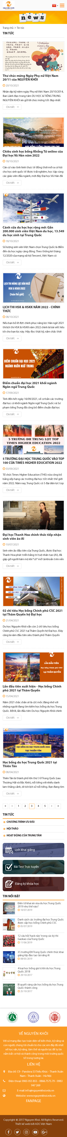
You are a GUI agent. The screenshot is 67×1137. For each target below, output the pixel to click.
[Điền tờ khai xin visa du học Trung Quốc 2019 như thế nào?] (9, 908)
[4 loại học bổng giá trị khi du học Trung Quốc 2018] (9, 973)
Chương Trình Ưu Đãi (20, 822)
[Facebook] (8, 1132)
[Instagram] (26, 1132)
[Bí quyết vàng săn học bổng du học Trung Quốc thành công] (9, 989)
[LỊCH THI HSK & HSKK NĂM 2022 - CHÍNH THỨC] (33, 288)
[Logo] (17, 5)
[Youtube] (35, 1132)
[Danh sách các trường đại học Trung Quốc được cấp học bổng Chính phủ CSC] (9, 924)
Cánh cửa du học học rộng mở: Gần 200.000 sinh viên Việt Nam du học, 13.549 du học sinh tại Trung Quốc (33, 231)
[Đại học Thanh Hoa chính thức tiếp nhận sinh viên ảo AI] (33, 515)
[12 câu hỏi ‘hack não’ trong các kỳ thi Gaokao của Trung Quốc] (9, 941)
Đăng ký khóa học (27, 884)
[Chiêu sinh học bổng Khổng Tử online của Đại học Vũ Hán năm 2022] (33, 132)
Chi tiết (10, 107)
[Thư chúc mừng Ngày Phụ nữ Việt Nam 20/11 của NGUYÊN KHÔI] (33, 56)
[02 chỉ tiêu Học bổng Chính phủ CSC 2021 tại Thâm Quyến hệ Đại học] (33, 591)
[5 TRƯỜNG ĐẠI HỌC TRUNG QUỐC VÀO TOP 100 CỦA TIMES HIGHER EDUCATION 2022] (33, 439)
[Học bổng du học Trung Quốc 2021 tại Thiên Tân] (33, 743)
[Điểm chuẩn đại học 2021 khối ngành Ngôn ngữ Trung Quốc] (33, 364)
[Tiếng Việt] (55, 5)
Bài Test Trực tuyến (26, 867)
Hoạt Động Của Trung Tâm (24, 835)
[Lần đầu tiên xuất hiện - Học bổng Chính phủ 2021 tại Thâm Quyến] (33, 667)
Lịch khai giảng (25, 850)
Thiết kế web (22, 1124)
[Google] (44, 1132)
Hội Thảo (12, 829)
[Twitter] (17, 1132)
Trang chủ (8, 28)
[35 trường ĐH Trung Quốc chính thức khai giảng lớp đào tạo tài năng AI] (9, 957)
